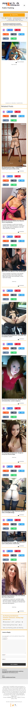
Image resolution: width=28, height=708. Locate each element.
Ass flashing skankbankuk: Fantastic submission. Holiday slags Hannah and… (13, 617)
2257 (15, 697)
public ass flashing (18, 627)
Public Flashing (8, 8)
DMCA (19, 697)
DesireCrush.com (18, 19)
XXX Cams (21, 20)
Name (4, 654)
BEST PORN (9, 18)
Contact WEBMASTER (8, 697)
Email (4, 659)
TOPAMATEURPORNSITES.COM (18, 18)
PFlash (18, 622)
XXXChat (10, 19)
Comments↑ (21, 171)
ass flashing (9, 627)
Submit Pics (15, 14)
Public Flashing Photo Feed (10, 625)
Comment (5, 639)
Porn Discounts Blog (10, 20)
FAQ (16, 698)
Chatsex (16, 20)
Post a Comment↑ (20, 61)
